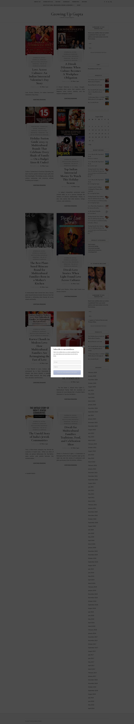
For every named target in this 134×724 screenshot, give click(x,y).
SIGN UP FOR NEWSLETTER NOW (67, 372)
